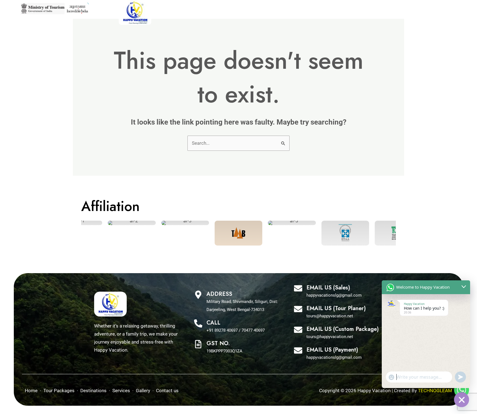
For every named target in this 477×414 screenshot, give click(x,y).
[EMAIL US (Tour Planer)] (298, 310)
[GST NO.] (198, 345)
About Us (379, 12)
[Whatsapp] (461, 390)
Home (221, 12)
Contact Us (411, 12)
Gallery (351, 12)
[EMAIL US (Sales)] (298, 289)
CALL (213, 323)
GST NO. (218, 343)
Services (324, 12)
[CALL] (198, 324)
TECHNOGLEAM (435, 390)
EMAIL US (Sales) (328, 288)
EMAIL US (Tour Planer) (336, 308)
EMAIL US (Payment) (332, 350)
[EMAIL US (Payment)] (298, 351)
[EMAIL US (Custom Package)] (298, 330)
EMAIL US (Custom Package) (342, 329)
